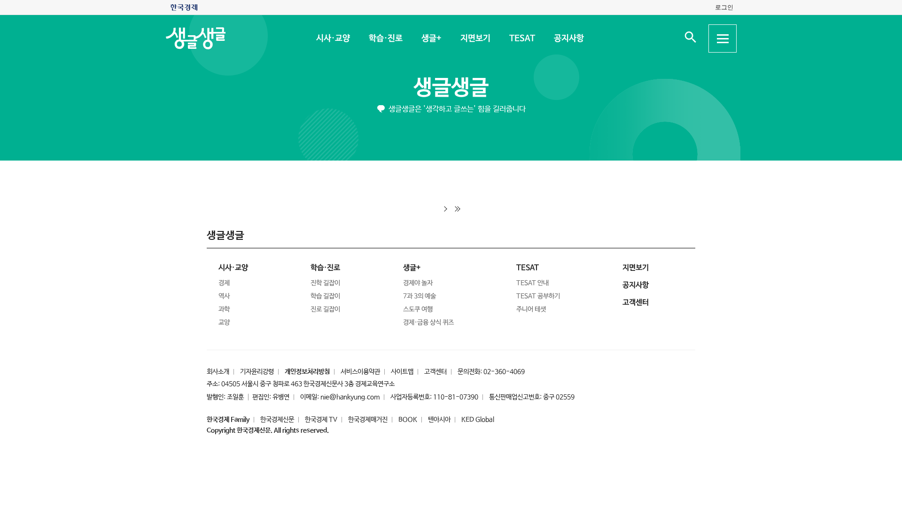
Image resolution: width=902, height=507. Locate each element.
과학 (224, 309)
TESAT (522, 38)
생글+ (431, 38)
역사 (224, 296)
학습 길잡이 (325, 296)
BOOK (407, 419)
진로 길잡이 (325, 309)
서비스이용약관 (360, 372)
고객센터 (435, 372)
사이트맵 (402, 372)
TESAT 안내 (532, 283)
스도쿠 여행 (418, 309)
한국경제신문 (277, 419)
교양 (224, 322)
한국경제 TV (321, 419)
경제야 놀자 (418, 283)
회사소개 (218, 372)
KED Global (477, 419)
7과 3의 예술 (419, 296)
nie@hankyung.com (350, 397)
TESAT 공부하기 (538, 296)
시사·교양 (333, 38)
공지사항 (568, 38)
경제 (224, 283)
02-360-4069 (504, 372)
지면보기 (475, 38)
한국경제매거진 (368, 419)
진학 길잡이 (325, 283)
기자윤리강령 (257, 372)
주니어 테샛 (531, 309)
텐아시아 (439, 419)
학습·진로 (385, 38)
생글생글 (451, 88)
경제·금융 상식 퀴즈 (428, 322)
